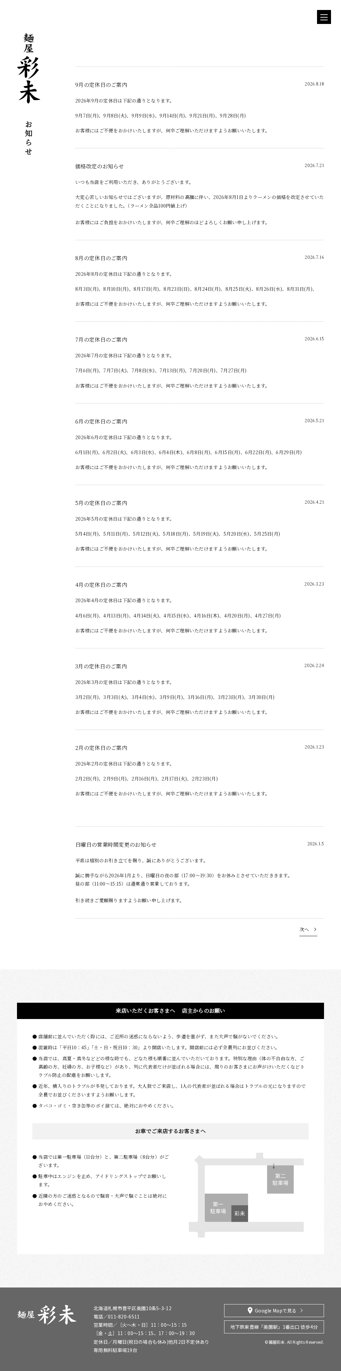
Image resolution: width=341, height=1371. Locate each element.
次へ (304, 929)
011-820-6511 (124, 1316)
